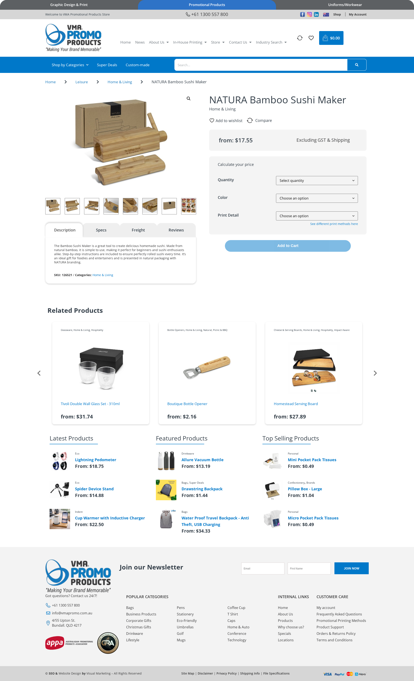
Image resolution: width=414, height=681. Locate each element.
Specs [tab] (101, 230)
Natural (207, 330)
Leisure (81, 81)
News (140, 42)
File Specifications (276, 673)
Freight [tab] (138, 230)
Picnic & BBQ (220, 330)
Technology (236, 640)
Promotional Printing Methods (341, 620)
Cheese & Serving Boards (288, 330)
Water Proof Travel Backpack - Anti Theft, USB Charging (215, 521)
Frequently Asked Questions (339, 614)
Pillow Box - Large (305, 488)
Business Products (141, 614)
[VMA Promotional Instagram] (309, 14)
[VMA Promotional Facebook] (302, 14)
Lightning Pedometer (95, 459)
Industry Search (269, 42)
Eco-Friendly (187, 620)
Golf (180, 633)
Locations (286, 640)
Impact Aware (342, 330)
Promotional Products (207, 4)
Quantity (226, 179)
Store (215, 42)
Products (285, 620)
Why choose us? (291, 627)
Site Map (187, 673)
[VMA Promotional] (326, 14)
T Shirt (232, 614)
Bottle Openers (175, 330)
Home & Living (120, 81)
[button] (189, 98)
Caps (231, 620)
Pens (181, 607)
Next (375, 373)
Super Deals (107, 64)
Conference (236, 633)
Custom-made (138, 64)
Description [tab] (64, 230)
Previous (38, 373)
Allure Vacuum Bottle (203, 459)
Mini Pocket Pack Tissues (312, 459)
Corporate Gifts (138, 620)
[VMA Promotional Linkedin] (316, 14)
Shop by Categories (68, 64)
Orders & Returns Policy (336, 633)
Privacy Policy (226, 673)
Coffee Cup (236, 607)
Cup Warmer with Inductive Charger (110, 518)
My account (326, 607)
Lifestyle (132, 640)
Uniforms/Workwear (345, 4)
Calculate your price (236, 164)
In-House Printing (187, 42)
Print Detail (228, 215)
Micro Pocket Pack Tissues (313, 518)
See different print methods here (334, 224)
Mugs (181, 640)
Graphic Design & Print (69, 4)
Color (223, 197)
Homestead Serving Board (296, 403)
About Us (156, 42)
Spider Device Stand (94, 488)
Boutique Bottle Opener (187, 403)
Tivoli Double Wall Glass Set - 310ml (90, 403)
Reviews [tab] (176, 230)
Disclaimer (205, 673)
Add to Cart (287, 246)
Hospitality (97, 330)
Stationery (185, 614)
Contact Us (238, 42)
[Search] (356, 65)
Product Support (330, 627)
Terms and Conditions (335, 640)
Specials (284, 633)
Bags (130, 607)
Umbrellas (185, 627)
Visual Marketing (98, 673)
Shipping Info (250, 673)
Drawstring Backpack (202, 488)
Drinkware (134, 633)
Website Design (70, 673)
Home (125, 42)
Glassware (66, 330)
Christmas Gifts (138, 627)
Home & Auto (238, 627)
